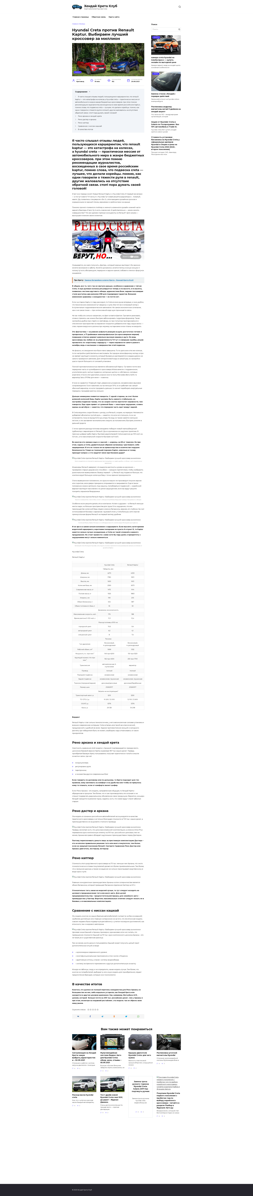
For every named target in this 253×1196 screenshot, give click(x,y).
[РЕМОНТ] (166, 53)
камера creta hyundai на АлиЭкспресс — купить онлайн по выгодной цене (163, 59)
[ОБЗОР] (166, 90)
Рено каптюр (83, 123)
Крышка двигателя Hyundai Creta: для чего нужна (139, 1055)
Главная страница (81, 17)
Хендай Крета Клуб (100, 6)
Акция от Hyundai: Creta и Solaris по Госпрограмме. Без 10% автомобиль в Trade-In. (165, 124)
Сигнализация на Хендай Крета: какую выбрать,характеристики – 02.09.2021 (84, 1056)
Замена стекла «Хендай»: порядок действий (163, 95)
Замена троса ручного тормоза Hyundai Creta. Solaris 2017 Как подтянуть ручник (140, 1086)
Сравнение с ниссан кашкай (90, 126)
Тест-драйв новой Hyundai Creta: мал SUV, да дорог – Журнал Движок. (111, 1098)
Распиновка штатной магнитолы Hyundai (167, 1054)
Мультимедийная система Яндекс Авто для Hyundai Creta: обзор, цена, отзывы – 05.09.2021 (110, 1058)
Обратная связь (99, 17)
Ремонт (77, 72)
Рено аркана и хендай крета (90, 116)
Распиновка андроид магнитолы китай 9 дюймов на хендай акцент (166, 109)
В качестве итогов (85, 129)
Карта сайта (114, 17)
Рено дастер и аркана (87, 119)
